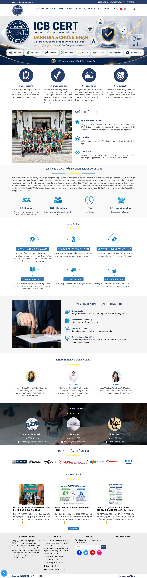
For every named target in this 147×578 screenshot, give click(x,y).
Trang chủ (39, 9)
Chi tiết (18, 522)
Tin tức (69, 9)
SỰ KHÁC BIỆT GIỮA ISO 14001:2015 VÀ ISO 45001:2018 (72, 509)
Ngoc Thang (130, 576)
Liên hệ (115, 9)
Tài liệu (78, 9)
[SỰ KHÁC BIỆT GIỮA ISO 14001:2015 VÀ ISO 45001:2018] (73, 494)
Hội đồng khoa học (92, 9)
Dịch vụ (60, 9)
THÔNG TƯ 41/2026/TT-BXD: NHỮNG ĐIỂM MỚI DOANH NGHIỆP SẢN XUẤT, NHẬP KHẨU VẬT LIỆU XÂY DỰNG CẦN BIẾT (115, 509)
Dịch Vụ (73, 223)
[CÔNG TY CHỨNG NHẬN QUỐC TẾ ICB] (21, 10)
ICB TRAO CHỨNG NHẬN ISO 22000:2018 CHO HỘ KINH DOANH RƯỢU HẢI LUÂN (31, 509)
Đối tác (106, 9)
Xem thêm (73, 528)
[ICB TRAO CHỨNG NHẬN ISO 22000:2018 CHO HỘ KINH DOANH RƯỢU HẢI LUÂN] (31, 494)
